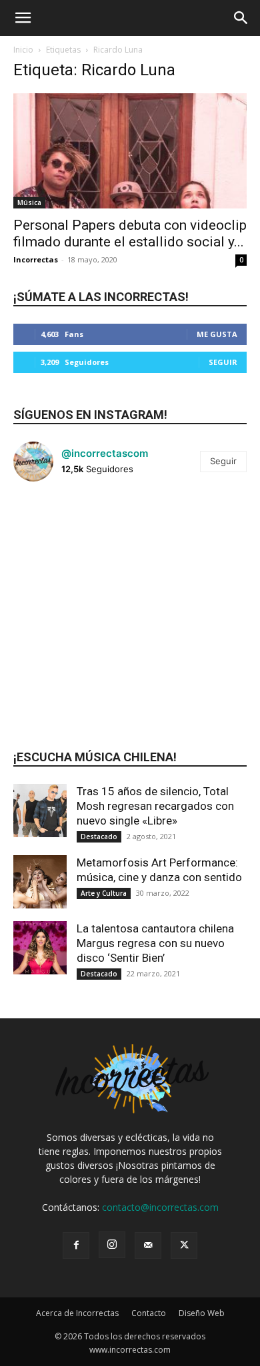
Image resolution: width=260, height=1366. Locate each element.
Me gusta (217, 334)
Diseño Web (202, 1313)
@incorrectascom (104, 453)
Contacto (148, 1313)
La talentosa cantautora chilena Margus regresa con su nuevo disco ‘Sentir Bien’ (155, 943)
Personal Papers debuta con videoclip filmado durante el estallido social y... (130, 233)
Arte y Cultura (104, 893)
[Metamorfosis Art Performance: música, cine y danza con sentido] (40, 881)
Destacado (99, 836)
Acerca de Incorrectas (77, 1313)
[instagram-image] (52, 531)
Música (29, 202)
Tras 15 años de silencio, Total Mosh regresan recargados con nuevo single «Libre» (155, 806)
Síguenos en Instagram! (90, 415)
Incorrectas (35, 259)
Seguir (223, 362)
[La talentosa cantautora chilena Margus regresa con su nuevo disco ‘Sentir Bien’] (40, 947)
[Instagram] (112, 1244)
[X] (184, 1245)
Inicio (23, 49)
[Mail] (148, 1245)
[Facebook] (76, 1245)
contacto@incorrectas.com (160, 1207)
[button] (22, 18)
